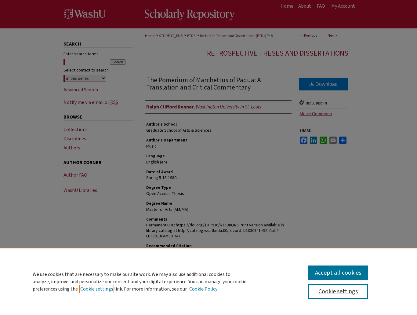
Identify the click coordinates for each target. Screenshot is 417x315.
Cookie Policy (203, 289)
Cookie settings (96, 289)
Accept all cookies (338, 273)
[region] (208, 281)
